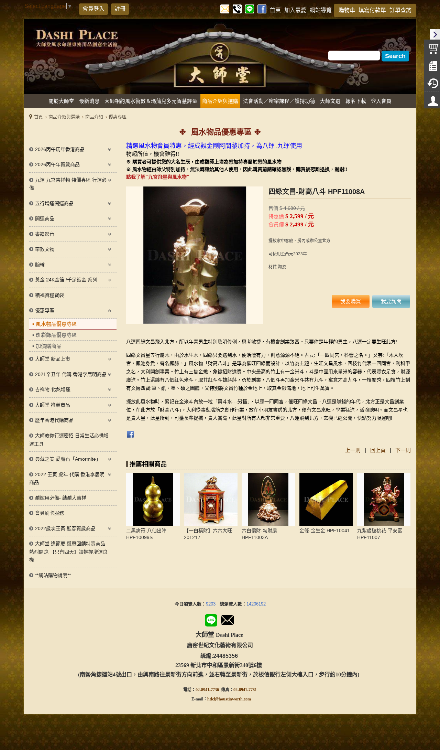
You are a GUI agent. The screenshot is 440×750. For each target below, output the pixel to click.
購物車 (347, 10)
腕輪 (40, 264)
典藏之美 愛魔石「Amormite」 (68, 459)
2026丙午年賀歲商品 (57, 164)
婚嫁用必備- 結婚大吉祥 (60, 498)
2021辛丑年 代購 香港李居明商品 (71, 374)
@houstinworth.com (233, 699)
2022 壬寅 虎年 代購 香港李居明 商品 (66, 478)
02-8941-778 (244, 689)
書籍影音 (44, 234)
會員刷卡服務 (49, 513)
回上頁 (378, 450)
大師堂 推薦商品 (52, 405)
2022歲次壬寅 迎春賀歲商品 (65, 528)
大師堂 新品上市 (52, 359)
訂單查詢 (400, 10)
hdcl (211, 699)
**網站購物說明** (53, 575)
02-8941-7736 (207, 689)
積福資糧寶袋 (49, 295)
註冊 (119, 9)
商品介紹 (94, 116)
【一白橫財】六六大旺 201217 (208, 534)
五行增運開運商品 (54, 203)
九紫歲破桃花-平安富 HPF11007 (379, 534)
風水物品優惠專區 (56, 324)
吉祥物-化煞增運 (52, 389)
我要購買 (350, 301)
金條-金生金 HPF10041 (324, 530)
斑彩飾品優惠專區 (56, 335)
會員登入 (93, 9)
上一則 (353, 450)
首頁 (38, 116)
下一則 (403, 450)
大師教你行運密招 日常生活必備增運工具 (69, 440)
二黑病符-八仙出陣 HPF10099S (146, 534)
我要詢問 (391, 301)
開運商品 (44, 218)
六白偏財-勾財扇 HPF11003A (259, 534)
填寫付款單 (372, 10)
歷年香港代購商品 (54, 420)
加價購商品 (49, 346)
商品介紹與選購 (64, 116)
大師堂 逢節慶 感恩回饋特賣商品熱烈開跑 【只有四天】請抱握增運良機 (68, 551)
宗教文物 (44, 249)
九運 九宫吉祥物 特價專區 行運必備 (68, 184)
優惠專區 (117, 116)
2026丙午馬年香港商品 (60, 149)
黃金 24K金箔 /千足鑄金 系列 (66, 279)
